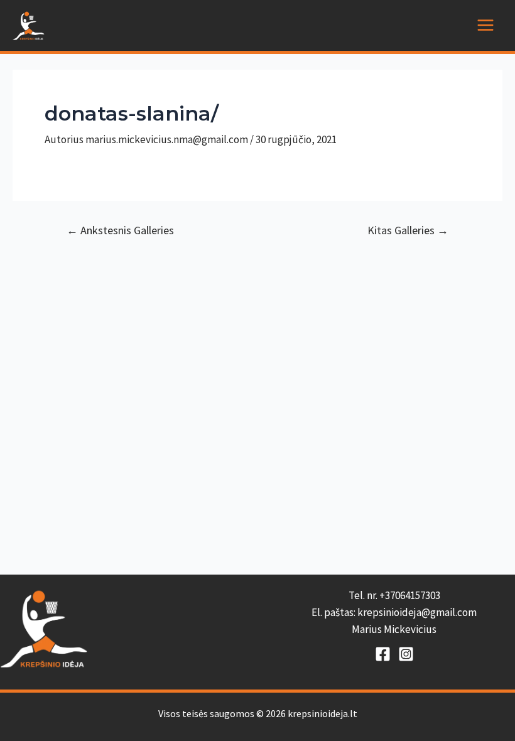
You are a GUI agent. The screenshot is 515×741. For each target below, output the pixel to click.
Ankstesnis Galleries (120, 230)
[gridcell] (394, 613)
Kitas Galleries (407, 230)
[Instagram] (406, 654)
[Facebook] (383, 654)
